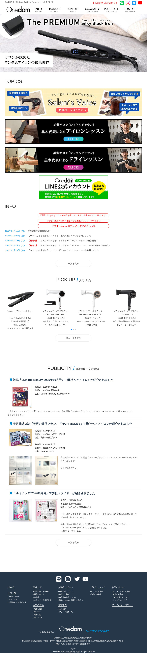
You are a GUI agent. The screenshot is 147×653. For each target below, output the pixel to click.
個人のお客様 (96, 594)
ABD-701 (37, 615)
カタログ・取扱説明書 (42, 600)
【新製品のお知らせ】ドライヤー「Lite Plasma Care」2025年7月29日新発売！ (74, 245)
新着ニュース (14, 599)
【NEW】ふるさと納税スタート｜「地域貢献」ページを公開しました (59, 235)
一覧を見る (73, 263)
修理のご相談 (64, 594)
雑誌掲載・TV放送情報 (17, 602)
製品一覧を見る (73, 338)
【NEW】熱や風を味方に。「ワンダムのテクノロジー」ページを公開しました (63, 250)
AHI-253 (37, 612)
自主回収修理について (67, 597)
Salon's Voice (14, 596)
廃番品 (36, 597)
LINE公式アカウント (121, 597)
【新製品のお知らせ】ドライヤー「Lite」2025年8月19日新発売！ (68, 240)
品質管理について (66, 591)
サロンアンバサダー (120, 600)
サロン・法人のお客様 (121, 591)
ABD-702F (38, 609)
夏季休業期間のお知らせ (39, 231)
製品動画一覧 (39, 594)
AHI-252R (38, 618)
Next (145, 42)
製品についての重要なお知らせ (71, 600)
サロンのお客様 (97, 591)
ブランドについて (66, 612)
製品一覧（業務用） (42, 591)
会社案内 (62, 609)
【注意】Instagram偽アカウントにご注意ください (73, 226)
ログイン (73, 649)
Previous (2, 42)
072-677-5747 (99, 631)
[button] (71, 329)
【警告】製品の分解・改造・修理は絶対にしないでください (73, 221)
